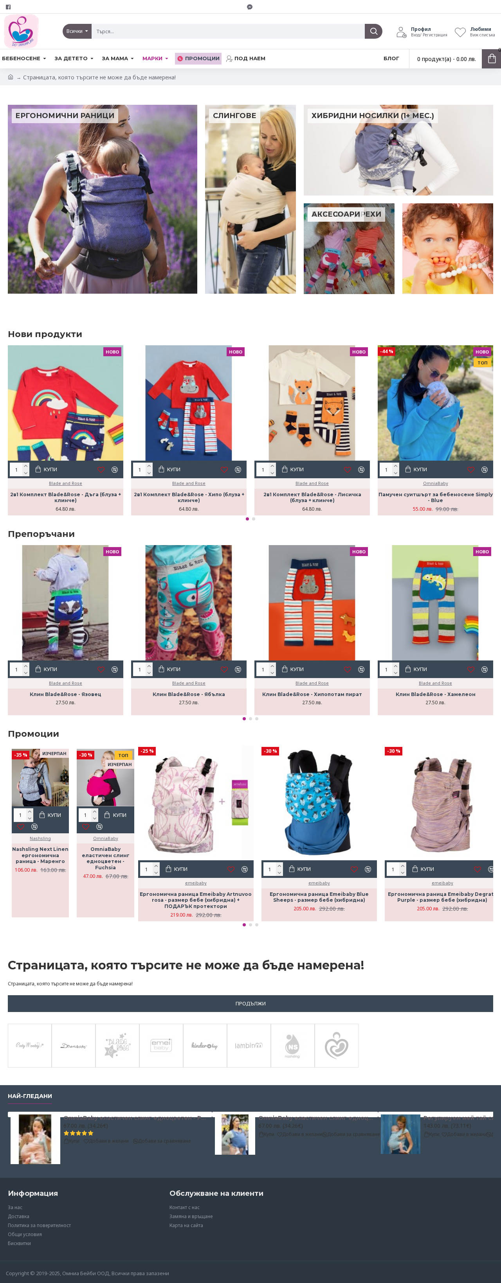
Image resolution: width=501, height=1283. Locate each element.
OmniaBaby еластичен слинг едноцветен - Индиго (317, 1118)
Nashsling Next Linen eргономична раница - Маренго (40, 855)
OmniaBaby (435, 483)
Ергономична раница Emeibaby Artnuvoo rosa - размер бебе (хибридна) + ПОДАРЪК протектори (196, 900)
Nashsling (40, 838)
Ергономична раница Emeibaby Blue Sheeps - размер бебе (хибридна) (319, 897)
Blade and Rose (65, 483)
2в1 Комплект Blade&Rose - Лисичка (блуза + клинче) (312, 498)
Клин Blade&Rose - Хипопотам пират (312, 694)
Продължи (251, 1003)
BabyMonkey (30, 1065)
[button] (247, 518)
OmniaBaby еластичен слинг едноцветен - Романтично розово (136, 1118)
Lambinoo (249, 1065)
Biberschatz (74, 1065)
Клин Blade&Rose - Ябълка (189, 694)
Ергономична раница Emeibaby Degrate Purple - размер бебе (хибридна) (442, 897)
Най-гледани (30, 1096)
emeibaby (196, 883)
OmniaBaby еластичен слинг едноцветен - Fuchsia (106, 858)
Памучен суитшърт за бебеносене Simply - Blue (435, 498)
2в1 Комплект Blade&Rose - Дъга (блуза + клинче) (65, 498)
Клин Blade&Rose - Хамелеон (436, 694)
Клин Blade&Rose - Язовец (65, 694)
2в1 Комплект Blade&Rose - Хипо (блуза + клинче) (189, 498)
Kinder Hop (205, 1065)
